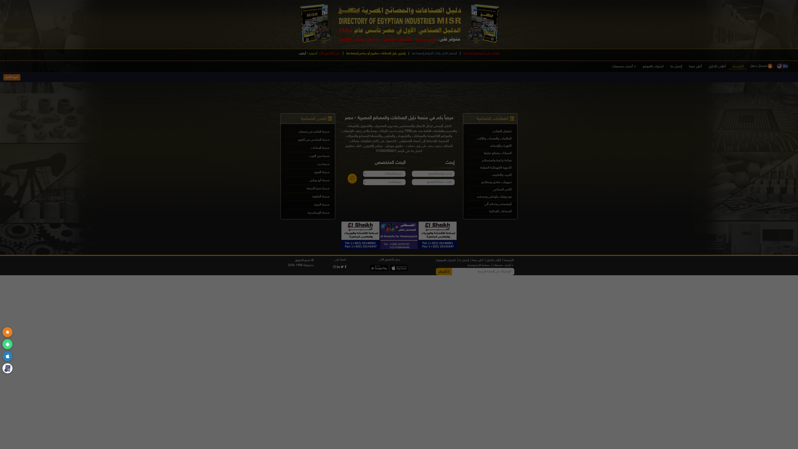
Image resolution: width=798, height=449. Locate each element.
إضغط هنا (338, 221)
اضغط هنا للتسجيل (308, 207)
